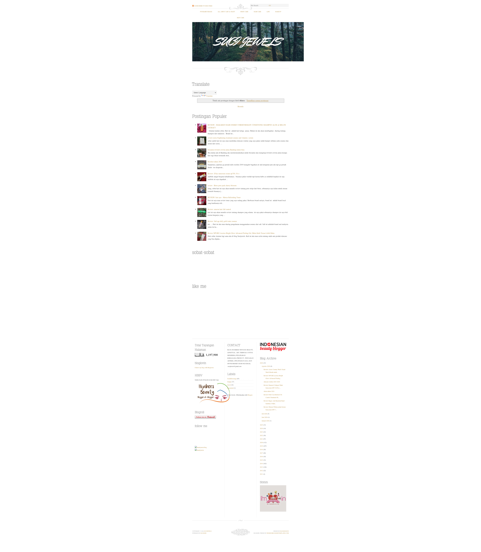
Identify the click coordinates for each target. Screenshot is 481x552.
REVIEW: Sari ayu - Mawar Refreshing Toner (224, 197)
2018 (261, 449)
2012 (261, 470)
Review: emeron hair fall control (219, 209)
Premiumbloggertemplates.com (278, 533)
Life (268, 12)
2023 (261, 432)
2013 (261, 467)
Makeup (278, 12)
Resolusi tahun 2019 (215, 161)
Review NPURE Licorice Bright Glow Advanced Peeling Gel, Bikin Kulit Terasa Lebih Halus (241, 233)
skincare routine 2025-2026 (272, 382)
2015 (261, 460)
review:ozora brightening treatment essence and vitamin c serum (230, 138)
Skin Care (240, 18)
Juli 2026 (264, 414)
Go (270, 5)
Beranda (240, 106)
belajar (229, 382)
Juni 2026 (265, 417)
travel (229, 385)
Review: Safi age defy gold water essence (222, 221)
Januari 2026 (265, 421)
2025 (261, 425)
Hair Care (257, 12)
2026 (261, 363)
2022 (261, 435)
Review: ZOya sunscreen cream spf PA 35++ (223, 173)
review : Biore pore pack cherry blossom (222, 185)
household (230, 388)
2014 (261, 463)
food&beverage (206, 12)
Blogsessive (284, 531)
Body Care (244, 12)
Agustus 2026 (266, 366)
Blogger (250, 395)
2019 (261, 446)
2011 (261, 474)
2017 (261, 453)
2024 (261, 428)
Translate (209, 96)
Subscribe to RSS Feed (203, 6)
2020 (261, 442)
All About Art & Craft (226, 12)
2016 (261, 456)
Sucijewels (208, 531)
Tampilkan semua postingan (257, 100)
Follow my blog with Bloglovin (204, 367)
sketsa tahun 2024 (269, 391)
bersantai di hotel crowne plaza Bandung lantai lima (226, 150)
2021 (261, 439)
